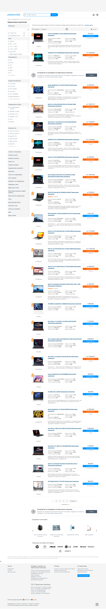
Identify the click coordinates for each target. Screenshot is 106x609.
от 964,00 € (90, 266)
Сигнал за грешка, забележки (62, 572)
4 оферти (90, 89)
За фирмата (11, 569)
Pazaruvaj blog (11, 572)
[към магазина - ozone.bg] (39, 451)
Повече (91, 75)
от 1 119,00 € (90, 231)
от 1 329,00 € (90, 122)
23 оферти (90, 126)
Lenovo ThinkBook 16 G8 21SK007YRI (40, 593)
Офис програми (89, 534)
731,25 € (90, 33)
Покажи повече (89, 25)
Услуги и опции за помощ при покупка (64, 569)
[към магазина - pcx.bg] (39, 433)
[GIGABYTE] (68, 551)
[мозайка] (69, 29)
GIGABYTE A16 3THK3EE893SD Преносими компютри (63, 52)
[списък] (66, 29)
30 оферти (90, 108)
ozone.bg (90, 308)
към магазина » (90, 36)
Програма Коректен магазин (85, 570)
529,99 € (90, 392)
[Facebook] (97, 604)
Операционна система (73, 534)
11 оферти (90, 235)
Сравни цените (90, 55)
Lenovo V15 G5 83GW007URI (38, 590)
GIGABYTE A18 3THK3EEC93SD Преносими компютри (63, 139)
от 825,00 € (90, 85)
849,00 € (90, 374)
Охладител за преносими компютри (56, 535)
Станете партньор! (83, 575)
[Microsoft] (83, 546)
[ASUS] (52, 546)
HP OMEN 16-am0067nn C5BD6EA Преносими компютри (64, 304)
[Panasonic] (91, 546)
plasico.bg (91, 396)
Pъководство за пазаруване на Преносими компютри (54, 73)
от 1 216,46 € (90, 139)
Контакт (10, 570)
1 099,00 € (90, 304)
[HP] (37, 546)
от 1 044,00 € (90, 53)
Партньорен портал (82, 569)
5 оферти (90, 196)
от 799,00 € (90, 192)
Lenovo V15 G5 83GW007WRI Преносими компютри (63, 157)
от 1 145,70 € (90, 249)
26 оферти (90, 57)
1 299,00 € (90, 446)
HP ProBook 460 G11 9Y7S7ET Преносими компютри (63, 481)
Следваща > (73, 501)
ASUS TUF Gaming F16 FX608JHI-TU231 (41, 588)
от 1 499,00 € (90, 356)
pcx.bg (90, 343)
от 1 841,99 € (90, 175)
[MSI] (75, 546)
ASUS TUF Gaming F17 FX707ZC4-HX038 (41, 587)
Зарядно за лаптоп (36, 576)
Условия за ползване (33, 603)
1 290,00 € (90, 428)
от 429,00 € (90, 157)
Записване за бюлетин (60, 570)
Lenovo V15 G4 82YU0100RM (38, 592)
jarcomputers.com (90, 38)
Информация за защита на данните (17, 603)
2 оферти (90, 161)
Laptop (35, 599)
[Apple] (60, 551)
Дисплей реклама (82, 572)
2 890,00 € (90, 339)
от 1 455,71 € (90, 104)
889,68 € (90, 481)
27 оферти (90, 144)
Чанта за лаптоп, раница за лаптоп (40, 535)
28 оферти (90, 253)
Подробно (38, 46)
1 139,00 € (90, 321)
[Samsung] (60, 546)
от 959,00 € (90, 409)
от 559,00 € (90, 284)
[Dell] (45, 546)
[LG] (68, 546)
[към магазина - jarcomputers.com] (39, 468)
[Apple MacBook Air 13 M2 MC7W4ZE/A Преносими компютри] (39, 414)
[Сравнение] (93, 14)
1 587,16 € (90, 213)
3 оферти (90, 288)
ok (28, 29)
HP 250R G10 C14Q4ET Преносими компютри (61, 392)
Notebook (27, 599)
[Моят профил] (97, 14)
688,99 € (90, 464)
